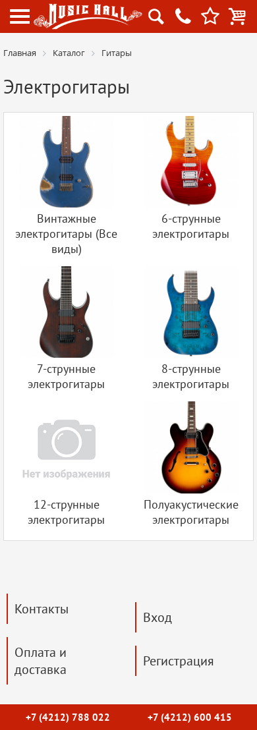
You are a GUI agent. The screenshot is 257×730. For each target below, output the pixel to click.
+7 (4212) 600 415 (190, 717)
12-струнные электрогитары (66, 512)
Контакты (41, 608)
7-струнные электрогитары (66, 376)
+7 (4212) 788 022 (68, 717)
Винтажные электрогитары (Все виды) (66, 233)
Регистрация (178, 660)
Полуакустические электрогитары (191, 512)
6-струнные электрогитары (190, 226)
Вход (157, 617)
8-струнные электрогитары (190, 376)
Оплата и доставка (40, 661)
